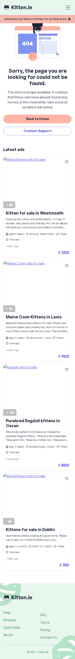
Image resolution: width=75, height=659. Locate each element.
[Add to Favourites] (66, 162)
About (8, 635)
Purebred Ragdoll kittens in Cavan (33, 423)
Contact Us (48, 637)
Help (6, 612)
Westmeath (47, 234)
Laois (47, 337)
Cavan (51, 446)
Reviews (9, 620)
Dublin (48, 546)
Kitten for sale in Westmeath (35, 213)
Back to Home (37, 119)
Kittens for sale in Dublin (30, 529)
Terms (45, 622)
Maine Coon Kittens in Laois (34, 316)
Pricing (45, 630)
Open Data (11, 627)
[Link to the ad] (37, 182)
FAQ (43, 615)
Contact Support (38, 131)
